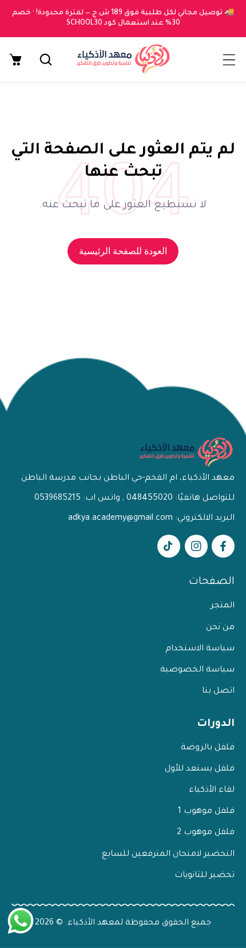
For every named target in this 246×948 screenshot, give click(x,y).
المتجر (223, 606)
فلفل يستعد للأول (200, 769)
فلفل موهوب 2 (206, 833)
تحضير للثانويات (204, 875)
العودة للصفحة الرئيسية (123, 251)
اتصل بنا (218, 691)
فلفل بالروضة (208, 748)
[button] (228, 59)
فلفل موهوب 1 (206, 811)
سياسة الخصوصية (197, 670)
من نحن (220, 628)
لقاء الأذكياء (212, 790)
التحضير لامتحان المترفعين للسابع (168, 854)
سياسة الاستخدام (200, 649)
